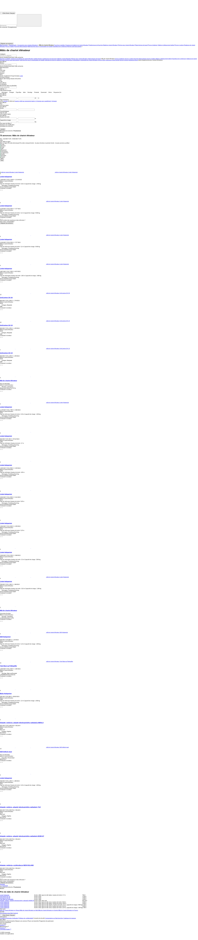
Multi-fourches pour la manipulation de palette (40, 46)
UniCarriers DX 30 (6, 297)
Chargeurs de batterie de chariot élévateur (76, 45)
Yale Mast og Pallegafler (8, 666)
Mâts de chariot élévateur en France (68, 910)
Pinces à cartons (179, 45)
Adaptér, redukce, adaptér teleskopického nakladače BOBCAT (22, 836)
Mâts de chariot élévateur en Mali (29, 910)
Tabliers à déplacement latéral (166, 45)
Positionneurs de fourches (96, 45)
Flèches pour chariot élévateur (126, 45)
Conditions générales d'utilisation (9, 918)
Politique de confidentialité (26, 918)
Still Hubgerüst (5, 637)
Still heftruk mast (6, 752)
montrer (3, 129)
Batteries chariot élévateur (110, 45)
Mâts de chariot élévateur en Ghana (10, 910)
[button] (99, 35)
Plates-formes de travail (141, 45)
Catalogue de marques (69, 918)
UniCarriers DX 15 (6, 325)
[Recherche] (29, 20)
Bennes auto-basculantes (74, 46)
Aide (11, 913)
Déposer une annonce (7, 223)
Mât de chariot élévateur (8, 380)
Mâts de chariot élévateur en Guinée (48, 910)
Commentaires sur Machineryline (54, 918)
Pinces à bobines (152, 45)
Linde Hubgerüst (6, 176)
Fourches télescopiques (20, 46)
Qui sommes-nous (5, 913)
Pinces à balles (9, 46)
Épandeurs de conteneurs (60, 46)
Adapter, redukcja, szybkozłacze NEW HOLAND (17, 865)
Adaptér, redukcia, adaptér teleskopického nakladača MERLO (22, 722)
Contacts (15, 913)
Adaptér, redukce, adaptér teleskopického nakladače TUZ (20, 807)
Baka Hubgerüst (6, 693)
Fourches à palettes (59, 45)
